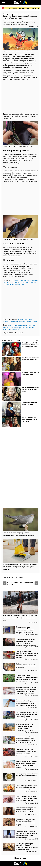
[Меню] (3, 2)
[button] (4, 583)
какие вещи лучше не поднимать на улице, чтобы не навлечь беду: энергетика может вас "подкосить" (19, 327)
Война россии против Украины (17, 8)
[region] (20, 96)
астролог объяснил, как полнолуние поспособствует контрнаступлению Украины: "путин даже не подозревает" (20, 282)
